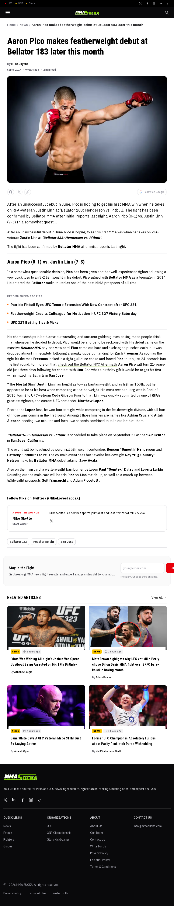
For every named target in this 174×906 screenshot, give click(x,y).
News (24, 25)
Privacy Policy (99, 853)
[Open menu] (7, 12)
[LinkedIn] (161, 3)
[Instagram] (154, 3)
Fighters (8, 839)
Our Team (96, 833)
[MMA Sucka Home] (87, 13)
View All (157, 597)
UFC (49, 826)
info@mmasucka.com (148, 826)
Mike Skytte (19, 64)
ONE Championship (59, 833)
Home (11, 25)
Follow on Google (154, 192)
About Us (96, 826)
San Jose (66, 542)
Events (8, 833)
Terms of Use (37, 893)
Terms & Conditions (103, 867)
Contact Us (97, 839)
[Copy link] (27, 192)
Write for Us (98, 846)
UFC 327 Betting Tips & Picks (34, 322)
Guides (8, 846)
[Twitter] (140, 3)
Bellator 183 (18, 542)
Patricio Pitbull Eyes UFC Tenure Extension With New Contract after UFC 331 (74, 305)
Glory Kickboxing (58, 839)
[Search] (167, 12)
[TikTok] (167, 3)
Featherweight (43, 542)
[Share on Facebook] (10, 192)
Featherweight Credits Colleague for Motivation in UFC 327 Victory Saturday (74, 313)
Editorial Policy (100, 860)
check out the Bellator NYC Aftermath (87, 364)
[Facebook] (147, 3)
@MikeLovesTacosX (62, 498)
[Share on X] (19, 192)
